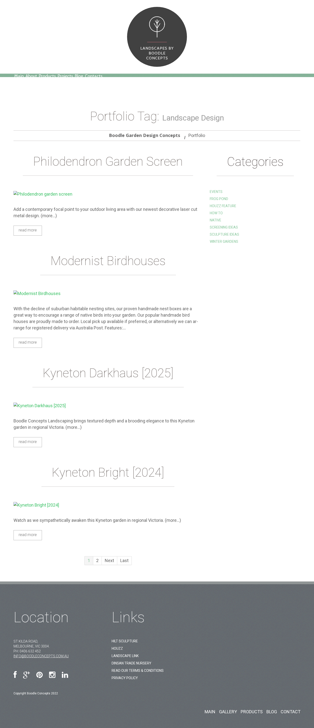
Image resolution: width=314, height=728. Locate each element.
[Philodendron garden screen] (107, 194)
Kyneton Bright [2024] (108, 472)
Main (19, 76)
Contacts (94, 76)
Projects (65, 76)
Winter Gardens (224, 241)
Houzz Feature (223, 206)
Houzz (117, 648)
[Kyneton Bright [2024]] (107, 505)
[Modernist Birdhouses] (107, 293)
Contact (291, 711)
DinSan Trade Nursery (131, 663)
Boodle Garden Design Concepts (144, 135)
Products (47, 76)
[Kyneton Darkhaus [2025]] (107, 405)
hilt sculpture (125, 641)
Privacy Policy (125, 678)
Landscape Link (125, 656)
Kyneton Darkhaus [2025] (108, 373)
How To (216, 213)
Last (124, 560)
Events (216, 192)
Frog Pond (219, 199)
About (31, 76)
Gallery (228, 711)
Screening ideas (224, 227)
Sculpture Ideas (224, 234)
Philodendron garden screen (108, 161)
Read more (28, 230)
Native (215, 220)
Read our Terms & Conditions (138, 671)
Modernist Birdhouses (108, 261)
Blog (79, 76)
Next (109, 560)
